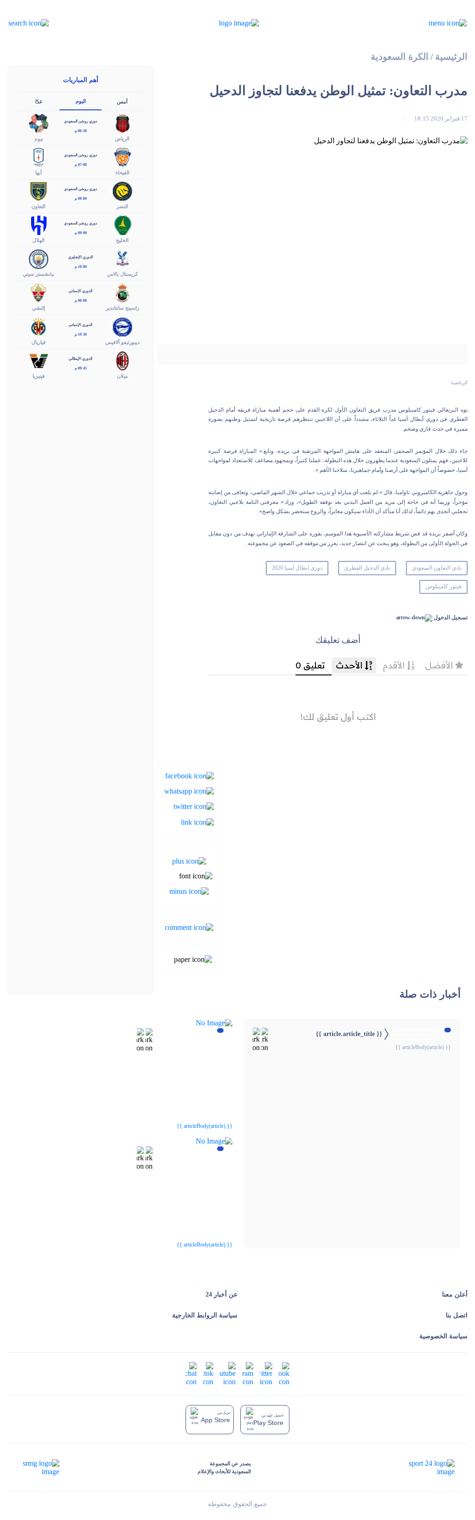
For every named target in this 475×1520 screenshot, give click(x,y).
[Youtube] (228, 1373)
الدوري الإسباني (80, 291)
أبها (38, 172)
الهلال (38, 240)
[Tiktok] (208, 1373)
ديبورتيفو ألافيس (122, 342)
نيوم (38, 138)
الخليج (122, 240)
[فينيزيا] (38, 360)
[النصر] (122, 190)
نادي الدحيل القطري (367, 568)
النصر (122, 206)
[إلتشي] (38, 292)
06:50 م (81, 131)
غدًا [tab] (38, 101)
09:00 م (81, 199)
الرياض (122, 138)
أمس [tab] (122, 101)
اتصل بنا (457, 1315)
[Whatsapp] (189, 791)
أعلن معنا (455, 1294)
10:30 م (81, 334)
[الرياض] (122, 123)
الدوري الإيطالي (80, 358)
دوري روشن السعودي (80, 121)
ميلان (122, 376)
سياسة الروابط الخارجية (205, 1315)
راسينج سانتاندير (122, 308)
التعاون (38, 206)
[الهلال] (38, 225)
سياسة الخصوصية (443, 1336)
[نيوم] (38, 123)
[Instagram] (247, 1373)
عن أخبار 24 (221, 1294)
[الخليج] (122, 225)
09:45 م (81, 368)
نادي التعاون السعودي (437, 568)
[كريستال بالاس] (122, 258)
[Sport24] (422, 1467)
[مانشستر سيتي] (38, 258)
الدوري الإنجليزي (80, 257)
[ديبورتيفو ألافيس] (122, 326)
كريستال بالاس (122, 274)
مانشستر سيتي (38, 274)
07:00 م (81, 165)
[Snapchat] (191, 1373)
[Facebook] (189, 775)
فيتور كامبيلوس (443, 586)
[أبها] (38, 156)
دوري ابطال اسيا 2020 (297, 568)
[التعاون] (38, 190)
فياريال (38, 342)
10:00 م (81, 267)
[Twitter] (193, 806)
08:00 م (81, 301)
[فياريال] (38, 326)
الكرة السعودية (400, 57)
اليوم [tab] (81, 101)
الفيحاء (122, 172)
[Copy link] (197, 821)
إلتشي (38, 308)
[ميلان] (122, 360)
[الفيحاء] (122, 156)
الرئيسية (451, 57)
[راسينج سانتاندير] (122, 292)
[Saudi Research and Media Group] (40, 1467)
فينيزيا (38, 376)
